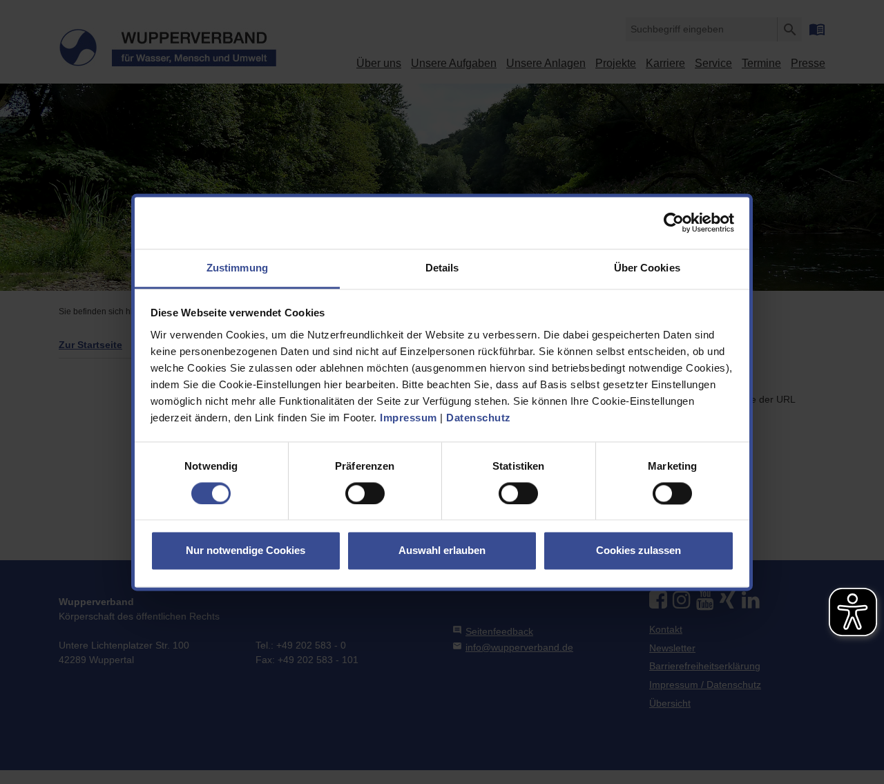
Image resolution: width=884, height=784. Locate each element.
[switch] (365, 493)
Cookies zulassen (638, 551)
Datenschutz (478, 417)
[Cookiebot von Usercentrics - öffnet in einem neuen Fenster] (673, 222)
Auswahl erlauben (442, 551)
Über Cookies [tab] (647, 268)
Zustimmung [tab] (237, 268)
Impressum (408, 417)
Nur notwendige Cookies (245, 551)
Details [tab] (442, 268)
